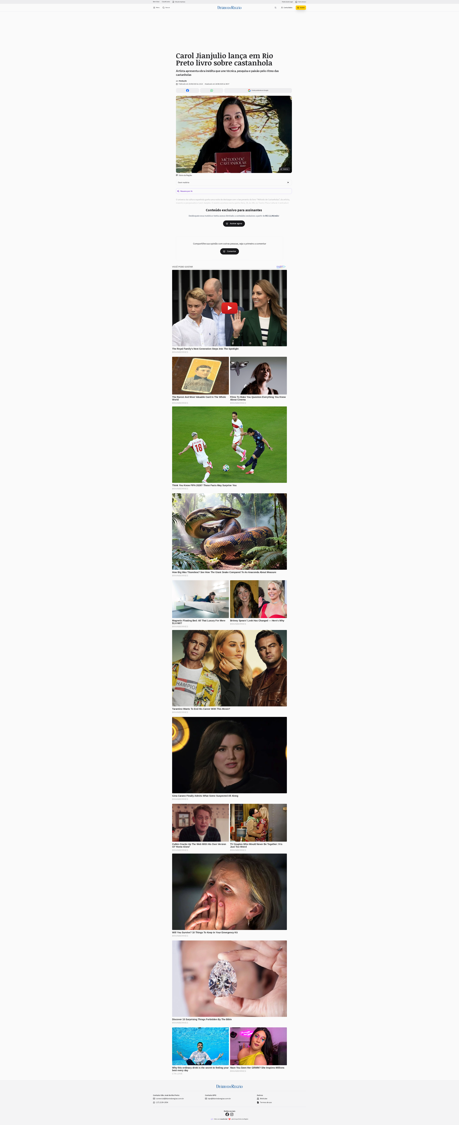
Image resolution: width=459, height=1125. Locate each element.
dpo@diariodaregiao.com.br (219, 1098)
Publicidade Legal (287, 2)
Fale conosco (302, 2)
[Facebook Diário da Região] (227, 1114)
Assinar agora (236, 223)
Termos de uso (266, 1102)
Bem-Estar (156, 2)
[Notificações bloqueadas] (275, 7)
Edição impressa (180, 2)
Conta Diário (288, 7)
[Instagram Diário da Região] (232, 1114)
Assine (302, 7)
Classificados (166, 2)
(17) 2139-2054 (162, 1102)
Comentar (231, 251)
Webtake (263, 1098)
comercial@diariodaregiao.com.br (170, 1098)
